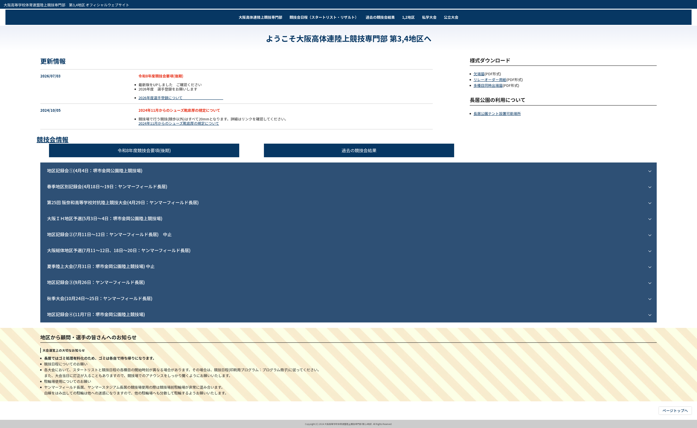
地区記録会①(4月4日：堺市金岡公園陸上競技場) (94, 170)
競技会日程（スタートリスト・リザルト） (324, 17)
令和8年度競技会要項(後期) (144, 150)
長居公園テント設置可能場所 (497, 113)
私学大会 (429, 17)
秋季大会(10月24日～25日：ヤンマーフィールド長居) (99, 298)
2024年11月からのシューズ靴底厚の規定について (178, 123)
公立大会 (451, 17)
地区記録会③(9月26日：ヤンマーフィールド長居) (96, 282)
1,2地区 (408, 17)
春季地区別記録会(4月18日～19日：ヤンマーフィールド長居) (107, 186)
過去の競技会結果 (380, 17)
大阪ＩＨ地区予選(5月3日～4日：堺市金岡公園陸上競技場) (104, 218)
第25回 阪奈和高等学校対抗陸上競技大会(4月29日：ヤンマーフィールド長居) (123, 202)
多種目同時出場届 (488, 85)
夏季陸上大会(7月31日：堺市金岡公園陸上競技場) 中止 (103, 266)
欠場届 (479, 73)
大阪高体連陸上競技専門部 (260, 17)
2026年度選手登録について (180, 97)
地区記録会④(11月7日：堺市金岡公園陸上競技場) (96, 314)
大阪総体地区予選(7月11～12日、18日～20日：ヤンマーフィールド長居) (119, 250)
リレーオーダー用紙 (490, 79)
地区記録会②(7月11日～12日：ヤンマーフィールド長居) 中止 (111, 234)
